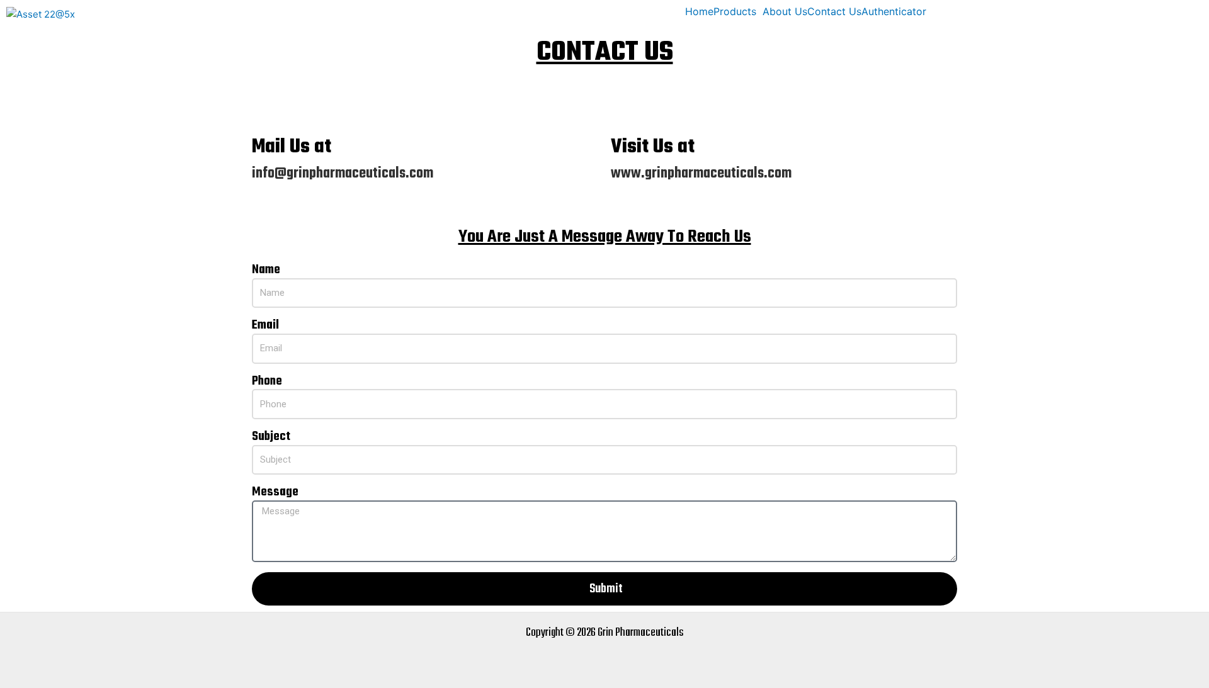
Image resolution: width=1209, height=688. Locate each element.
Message (275, 492)
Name (266, 270)
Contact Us (834, 11)
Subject (271, 437)
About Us (785, 11)
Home (699, 11)
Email (265, 326)
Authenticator (893, 11)
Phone (267, 382)
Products (734, 11)
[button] (738, 11)
